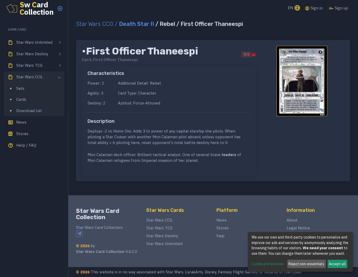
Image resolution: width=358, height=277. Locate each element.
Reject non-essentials (306, 264)
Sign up (341, 7)
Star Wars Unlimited (164, 243)
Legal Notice (298, 227)
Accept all (337, 264)
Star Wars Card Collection (97, 214)
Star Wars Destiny (162, 235)
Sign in (316, 7)
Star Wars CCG (94, 23)
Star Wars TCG (159, 227)
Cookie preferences (268, 264)
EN (291, 7)
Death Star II (136, 23)
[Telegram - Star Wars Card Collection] (79, 234)
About (292, 220)
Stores (222, 227)
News (221, 220)
